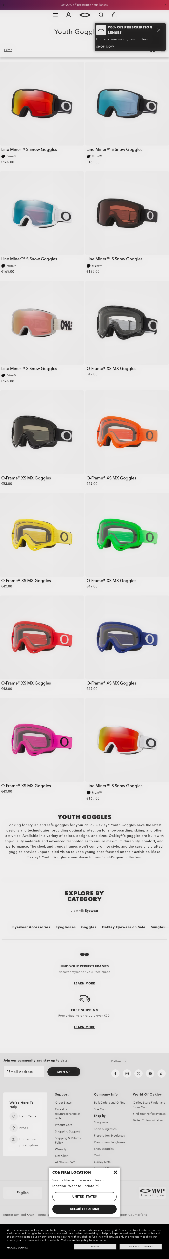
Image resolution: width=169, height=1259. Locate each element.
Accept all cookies (140, 1246)
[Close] (115, 1172)
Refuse (95, 1246)
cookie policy (80, 1240)
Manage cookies (17, 1247)
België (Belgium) (84, 1209)
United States (84, 1197)
